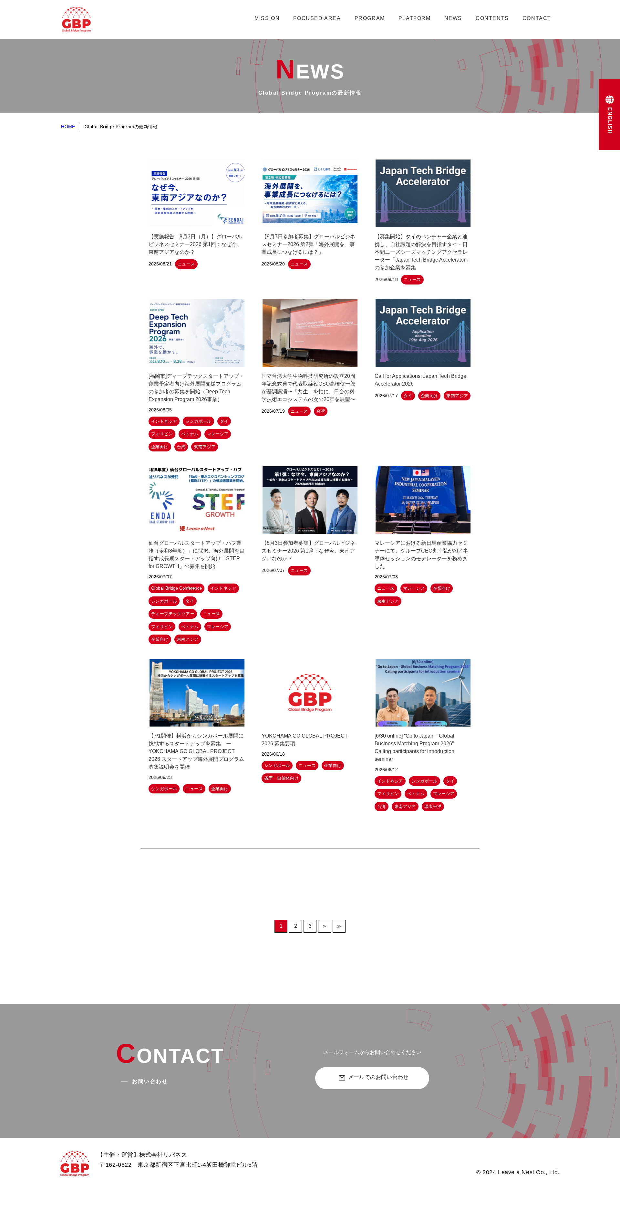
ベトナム (190, 433)
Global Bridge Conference (176, 588)
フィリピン (162, 433)
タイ (224, 421)
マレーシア (218, 433)
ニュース (186, 264)
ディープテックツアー (172, 613)
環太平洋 (433, 806)
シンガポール (198, 421)
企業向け (160, 446)
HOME (68, 126)
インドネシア (164, 421)
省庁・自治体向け (281, 778)
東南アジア (204, 446)
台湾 (181, 446)
